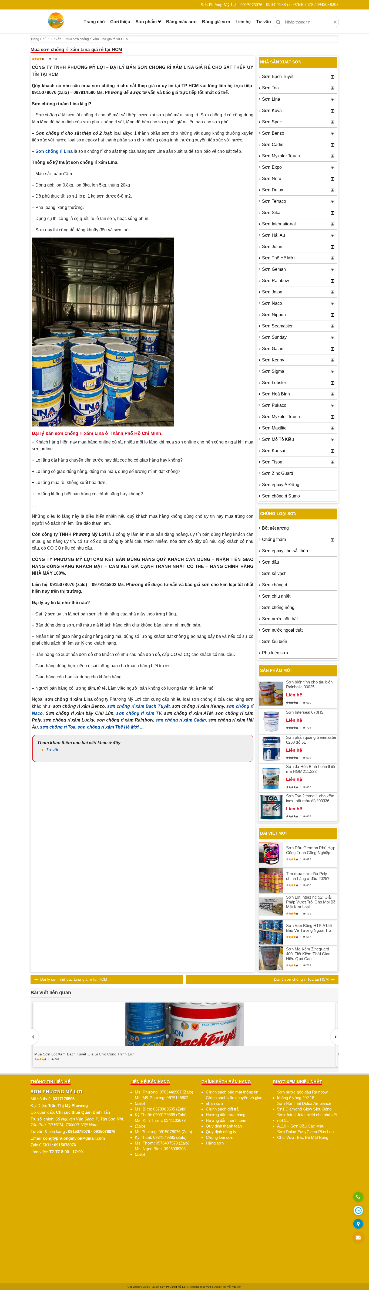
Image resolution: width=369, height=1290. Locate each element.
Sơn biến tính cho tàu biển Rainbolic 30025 (309, 684)
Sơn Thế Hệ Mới (278, 258)
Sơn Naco (272, 303)
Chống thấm (274, 539)
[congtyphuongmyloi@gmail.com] (358, 1237)
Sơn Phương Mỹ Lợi (219, 4)
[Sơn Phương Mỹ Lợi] (55, 20)
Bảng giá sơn (216, 21)
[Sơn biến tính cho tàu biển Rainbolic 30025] (271, 694)
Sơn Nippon (274, 314)
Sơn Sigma (273, 371)
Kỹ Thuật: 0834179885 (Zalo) (161, 1137)
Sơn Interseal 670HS (305, 712)
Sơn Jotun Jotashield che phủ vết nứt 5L (307, 1117)
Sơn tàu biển (274, 641)
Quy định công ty (221, 1131)
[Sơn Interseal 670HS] (271, 721)
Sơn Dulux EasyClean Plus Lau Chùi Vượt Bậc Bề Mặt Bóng (305, 1134)
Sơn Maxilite (274, 428)
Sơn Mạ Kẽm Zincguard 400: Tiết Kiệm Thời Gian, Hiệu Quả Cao (309, 954)
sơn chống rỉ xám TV (138, 713)
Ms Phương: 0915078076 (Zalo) (163, 1131)
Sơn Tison (272, 462)
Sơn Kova (272, 110)
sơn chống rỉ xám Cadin (180, 720)
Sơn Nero (271, 178)
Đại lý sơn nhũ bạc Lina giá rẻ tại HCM (73, 979)
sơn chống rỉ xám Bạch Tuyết (138, 706)
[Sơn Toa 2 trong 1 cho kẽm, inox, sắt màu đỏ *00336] (271, 807)
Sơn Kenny (273, 360)
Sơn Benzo (273, 133)
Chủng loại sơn (219, 1137)
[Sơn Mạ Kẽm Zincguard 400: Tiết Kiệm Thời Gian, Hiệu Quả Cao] (271, 958)
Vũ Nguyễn (234, 1286)
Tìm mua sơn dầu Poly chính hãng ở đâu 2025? (307, 876)
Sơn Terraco (274, 201)
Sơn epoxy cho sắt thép (285, 550)
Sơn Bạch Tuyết (277, 76)
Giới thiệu (120, 21)
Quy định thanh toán (224, 1126)
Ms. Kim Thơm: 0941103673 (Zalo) (160, 1123)
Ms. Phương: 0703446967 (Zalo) (164, 1092)
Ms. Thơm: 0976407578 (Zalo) (162, 1143)
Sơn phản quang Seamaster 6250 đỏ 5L (311, 739)
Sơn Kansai (273, 450)
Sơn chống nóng (278, 607)
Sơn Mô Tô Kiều (278, 439)
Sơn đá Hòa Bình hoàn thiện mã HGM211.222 (311, 769)
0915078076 (251, 4)
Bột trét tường (275, 528)
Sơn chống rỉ (274, 585)
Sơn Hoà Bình (276, 394)
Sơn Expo (272, 167)
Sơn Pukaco (274, 405)
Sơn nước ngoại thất (282, 630)
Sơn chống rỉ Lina (54, 151)
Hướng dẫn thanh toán (226, 1120)
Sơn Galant (273, 348)
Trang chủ (94, 21)
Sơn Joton (272, 292)
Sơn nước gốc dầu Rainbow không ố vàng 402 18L (302, 1095)
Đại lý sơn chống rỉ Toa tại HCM (301, 979)
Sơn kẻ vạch (274, 573)
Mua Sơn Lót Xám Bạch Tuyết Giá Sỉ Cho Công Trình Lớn (84, 1054)
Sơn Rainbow (275, 280)
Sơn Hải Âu (273, 235)
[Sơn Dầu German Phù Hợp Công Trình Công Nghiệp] (271, 854)
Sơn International (279, 224)
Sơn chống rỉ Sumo (281, 496)
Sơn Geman (274, 269)
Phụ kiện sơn (275, 653)
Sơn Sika (271, 212)
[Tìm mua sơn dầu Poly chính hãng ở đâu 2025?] (271, 880)
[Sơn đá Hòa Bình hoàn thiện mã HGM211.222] (271, 778)
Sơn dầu (270, 562)
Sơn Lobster (274, 382)
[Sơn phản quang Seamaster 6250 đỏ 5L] (271, 749)
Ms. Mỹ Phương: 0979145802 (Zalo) (162, 1100)
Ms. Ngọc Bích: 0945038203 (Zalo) (160, 1151)
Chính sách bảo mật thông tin (232, 1092)
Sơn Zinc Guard (277, 473)
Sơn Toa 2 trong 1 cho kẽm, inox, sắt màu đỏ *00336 (311, 798)
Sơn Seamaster (277, 326)
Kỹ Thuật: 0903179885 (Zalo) (161, 1114)
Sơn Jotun (272, 246)
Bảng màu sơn (181, 21)
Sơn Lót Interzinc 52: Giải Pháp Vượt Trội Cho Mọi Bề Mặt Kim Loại (311, 902)
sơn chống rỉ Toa (57, 727)
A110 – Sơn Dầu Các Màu (300, 1126)
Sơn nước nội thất (280, 619)
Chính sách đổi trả (222, 1109)
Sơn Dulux (272, 190)
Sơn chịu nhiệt (276, 596)
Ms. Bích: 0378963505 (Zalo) (161, 1109)
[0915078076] (358, 1197)
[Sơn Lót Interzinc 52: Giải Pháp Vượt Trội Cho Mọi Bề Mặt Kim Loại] (271, 907)
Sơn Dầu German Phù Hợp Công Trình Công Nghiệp (310, 850)
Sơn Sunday (274, 337)
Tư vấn (263, 21)
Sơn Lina (271, 99)
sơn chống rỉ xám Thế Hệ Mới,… (111, 727)
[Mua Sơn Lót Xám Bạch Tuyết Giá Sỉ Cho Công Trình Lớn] (184, 1024)
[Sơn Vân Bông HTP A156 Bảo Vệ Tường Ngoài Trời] (271, 932)
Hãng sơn (215, 1143)
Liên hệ (243, 21)
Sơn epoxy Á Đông (280, 484)
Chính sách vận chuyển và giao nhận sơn (234, 1100)
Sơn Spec (272, 122)
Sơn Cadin (272, 144)
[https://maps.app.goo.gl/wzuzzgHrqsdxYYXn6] (358, 1224)
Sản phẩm (146, 21)
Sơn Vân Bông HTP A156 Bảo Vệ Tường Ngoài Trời (309, 928)
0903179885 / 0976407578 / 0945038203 (302, 4)
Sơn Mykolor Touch (281, 156)
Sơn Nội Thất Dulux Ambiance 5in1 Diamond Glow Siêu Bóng (304, 1106)
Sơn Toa (270, 88)
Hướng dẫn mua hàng (225, 1114)
